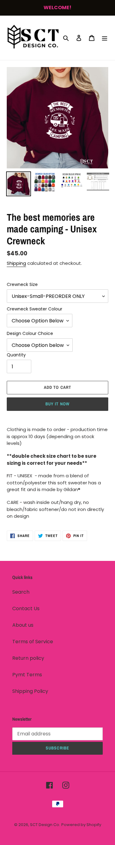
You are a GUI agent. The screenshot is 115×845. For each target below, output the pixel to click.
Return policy (28, 658)
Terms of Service (32, 641)
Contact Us (26, 608)
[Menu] (104, 37)
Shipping (16, 263)
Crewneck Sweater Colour (34, 309)
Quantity (16, 355)
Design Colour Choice (30, 333)
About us (22, 625)
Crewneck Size (22, 284)
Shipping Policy (30, 691)
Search (20, 591)
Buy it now (57, 404)
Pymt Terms (27, 674)
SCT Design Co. (45, 825)
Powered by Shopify (81, 825)
